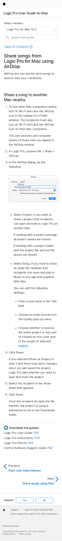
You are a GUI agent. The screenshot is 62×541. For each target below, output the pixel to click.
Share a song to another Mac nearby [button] (26, 97)
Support (15, 510)
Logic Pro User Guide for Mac (25, 13)
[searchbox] (31, 37)
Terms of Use (25, 534)
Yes (24, 500)
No (44, 500)
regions (23, 345)
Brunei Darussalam (11, 526)
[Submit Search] (7, 37)
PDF (36, 433)
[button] (18, 47)
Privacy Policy (9, 534)
